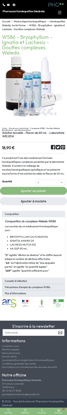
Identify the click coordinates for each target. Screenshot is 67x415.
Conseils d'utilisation (16, 281)
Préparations (25, 413)
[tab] (33, 214)
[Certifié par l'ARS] (9, 303)
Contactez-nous (10, 346)
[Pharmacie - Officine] (59, 303)
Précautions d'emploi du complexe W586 (27, 287)
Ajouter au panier (33, 191)
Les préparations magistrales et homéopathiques (28, 360)
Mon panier (59, 411)
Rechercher (8, 413)
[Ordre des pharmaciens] (42, 303)
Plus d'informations (15, 293)
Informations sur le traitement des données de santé (29, 367)
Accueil (6, 21)
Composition (12, 214)
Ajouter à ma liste (33, 201)
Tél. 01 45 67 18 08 (11, 390)
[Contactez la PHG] (8, 4)
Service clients (9, 356)
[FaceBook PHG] (14, 4)
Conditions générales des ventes (19, 363)
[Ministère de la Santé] (25, 303)
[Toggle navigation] (59, 12)
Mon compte (42, 413)
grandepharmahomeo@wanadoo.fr (21, 394)
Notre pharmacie (11, 353)
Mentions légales (11, 349)
